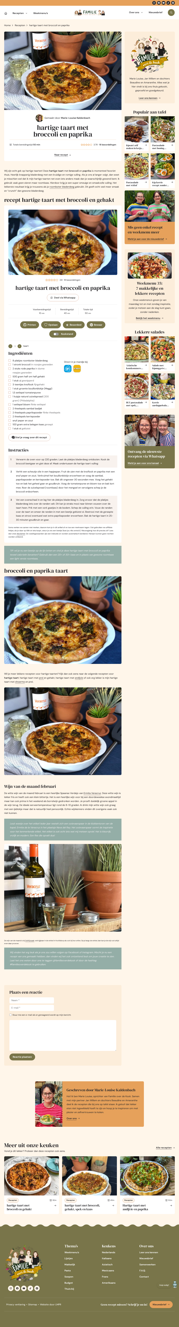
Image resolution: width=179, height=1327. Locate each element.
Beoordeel (76, 324)
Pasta (67, 1270)
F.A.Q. (142, 1270)
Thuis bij (69, 1288)
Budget (68, 1282)
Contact (144, 1276)
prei (41, 677)
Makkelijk (69, 1264)
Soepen (68, 1276)
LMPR (58, 1304)
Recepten (18, 13)
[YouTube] (163, 3)
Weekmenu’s (40, 13)
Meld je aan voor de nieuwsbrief (146, 239)
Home (7, 25)
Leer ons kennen (148, 98)
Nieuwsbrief (155, 12)
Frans (105, 1276)
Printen (32, 324)
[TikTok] (168, 3)
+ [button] (19, 346)
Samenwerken (147, 1264)
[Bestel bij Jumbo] (77, 368)
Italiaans (107, 1258)
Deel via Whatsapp (64, 297)
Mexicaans (108, 1270)
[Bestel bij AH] (67, 368)
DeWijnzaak (29, 940)
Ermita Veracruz (92, 793)
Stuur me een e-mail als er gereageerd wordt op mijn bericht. (41, 1015)
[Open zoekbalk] (171, 12)
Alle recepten (164, 1147)
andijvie (79, 677)
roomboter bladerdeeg (62, 186)
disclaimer (21, 533)
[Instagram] (154, 3)
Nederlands (108, 1252)
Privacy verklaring (15, 1304)
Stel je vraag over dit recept (31, 437)
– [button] (10, 346)
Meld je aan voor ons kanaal (143, 463)
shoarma (20, 681)
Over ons (134, 12)
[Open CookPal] (175, 1285)
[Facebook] (159, 3)
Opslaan (53, 324)
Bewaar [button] (98, 324)
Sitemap (32, 1304)
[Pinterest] (173, 3)
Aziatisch (107, 1264)
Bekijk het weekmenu (148, 318)
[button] (82, 144)
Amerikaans (108, 1282)
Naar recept (61, 154)
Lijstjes (68, 1258)
